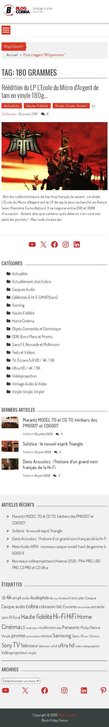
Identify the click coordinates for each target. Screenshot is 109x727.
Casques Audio (23, 289)
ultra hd (66, 645)
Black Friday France (55, 720)
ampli (16, 597)
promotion (33, 636)
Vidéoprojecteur (14, 652)
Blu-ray (54, 598)
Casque (90, 598)
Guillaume (8, 114)
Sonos (94, 635)
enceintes (84, 607)
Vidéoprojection (24, 375)
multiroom (47, 627)
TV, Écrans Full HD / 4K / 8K (33, 360)
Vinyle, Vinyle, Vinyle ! (71, 105)
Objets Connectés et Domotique (36, 328)
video (78, 646)
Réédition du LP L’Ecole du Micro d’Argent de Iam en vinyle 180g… (50, 91)
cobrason (47, 606)
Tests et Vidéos (23, 352)
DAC (59, 606)
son (86, 636)
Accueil (12, 54)
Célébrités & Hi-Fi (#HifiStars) (35, 297)
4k (9, 597)
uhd (54, 645)
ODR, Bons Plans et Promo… (33, 336)
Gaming (18, 305)
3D (4, 597)
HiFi (71, 616)
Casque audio (13, 606)
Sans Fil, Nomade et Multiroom (36, 344)
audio (26, 598)
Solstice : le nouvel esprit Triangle (53, 444)
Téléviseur (29, 645)
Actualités (11, 105)
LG (23, 627)
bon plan (78, 598)
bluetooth (64, 598)
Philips (85, 627)
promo (18, 635)
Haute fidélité (36, 616)
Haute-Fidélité (37, 105)
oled (59, 628)
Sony (7, 645)
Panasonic (71, 627)
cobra (32, 606)
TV (16, 644)
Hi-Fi (59, 616)
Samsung (62, 635)
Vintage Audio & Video (29, 383)
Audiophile (39, 597)
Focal (16, 617)
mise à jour (32, 628)
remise (46, 635)
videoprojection (91, 646)
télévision (44, 646)
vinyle (32, 652)
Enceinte (70, 606)
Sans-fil (78, 635)
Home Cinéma (23, 320)
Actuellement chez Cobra (31, 281)
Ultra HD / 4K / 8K (26, 368)
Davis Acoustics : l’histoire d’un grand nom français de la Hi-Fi (59, 538)
